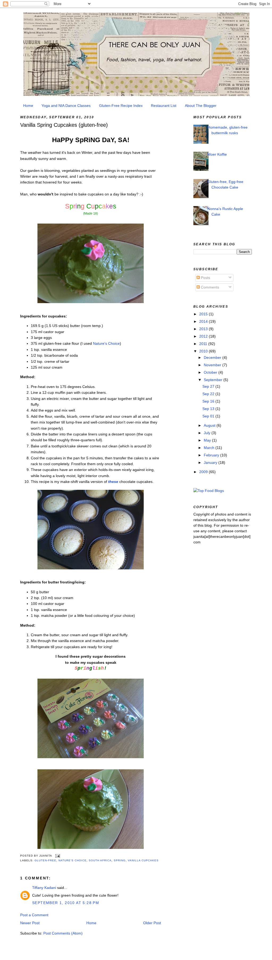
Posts (205, 278)
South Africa (100, 860)
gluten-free (45, 860)
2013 (204, 329)
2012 (204, 336)
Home (28, 105)
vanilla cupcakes (143, 860)
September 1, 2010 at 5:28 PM (65, 903)
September (213, 380)
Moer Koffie (217, 154)
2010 (204, 351)
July (207, 433)
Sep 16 (208, 401)
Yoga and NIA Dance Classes (66, 105)
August (210, 425)
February (212, 455)
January (211, 462)
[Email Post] (57, 855)
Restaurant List (163, 105)
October (211, 372)
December (213, 357)
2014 (204, 321)
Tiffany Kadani (44, 887)
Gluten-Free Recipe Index (121, 105)
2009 (204, 472)
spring (120, 860)
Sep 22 (208, 394)
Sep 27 (208, 386)
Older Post (152, 923)
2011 (203, 344)
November (213, 365)
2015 (204, 314)
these (113, 481)
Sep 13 (208, 409)
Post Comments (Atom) (63, 933)
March (209, 448)
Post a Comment (34, 915)
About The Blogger (200, 105)
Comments (209, 287)
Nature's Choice (106, 343)
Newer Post (30, 923)
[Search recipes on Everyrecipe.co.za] (208, 490)
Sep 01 (208, 416)
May (208, 440)
